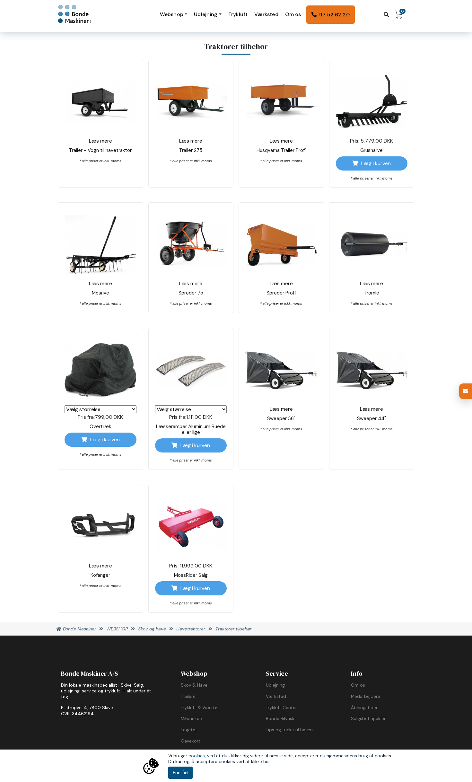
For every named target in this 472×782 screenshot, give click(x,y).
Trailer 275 (190, 150)
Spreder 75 (191, 293)
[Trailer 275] (191, 101)
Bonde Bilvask (280, 718)
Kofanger (100, 575)
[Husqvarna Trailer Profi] (281, 101)
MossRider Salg (191, 575)
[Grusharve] (372, 101)
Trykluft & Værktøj (200, 707)
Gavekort (190, 741)
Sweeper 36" (281, 418)
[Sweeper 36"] (281, 370)
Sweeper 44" (371, 418)
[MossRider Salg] (191, 526)
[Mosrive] (100, 244)
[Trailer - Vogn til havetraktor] (100, 101)
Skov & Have (194, 685)
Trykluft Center (281, 707)
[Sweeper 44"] (372, 370)
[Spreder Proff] (281, 244)
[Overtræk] (100, 370)
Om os (293, 14)
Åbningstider (364, 707)
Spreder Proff (281, 293)
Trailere (188, 696)
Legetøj (189, 730)
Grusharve (371, 150)
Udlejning (205, 14)
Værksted (266, 14)
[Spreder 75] (191, 244)
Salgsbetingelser (368, 718)
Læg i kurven (376, 163)
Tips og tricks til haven (289, 730)
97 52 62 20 (334, 14)
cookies (196, 756)
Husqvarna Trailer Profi (281, 150)
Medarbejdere (365, 696)
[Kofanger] (100, 526)
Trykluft (238, 14)
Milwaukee (191, 718)
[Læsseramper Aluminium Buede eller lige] (191, 370)
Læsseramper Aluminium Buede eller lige (191, 429)
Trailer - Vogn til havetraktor (100, 150)
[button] (465, 391)
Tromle (371, 293)
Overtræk (100, 426)
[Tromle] (372, 244)
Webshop (171, 14)
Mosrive (100, 293)
